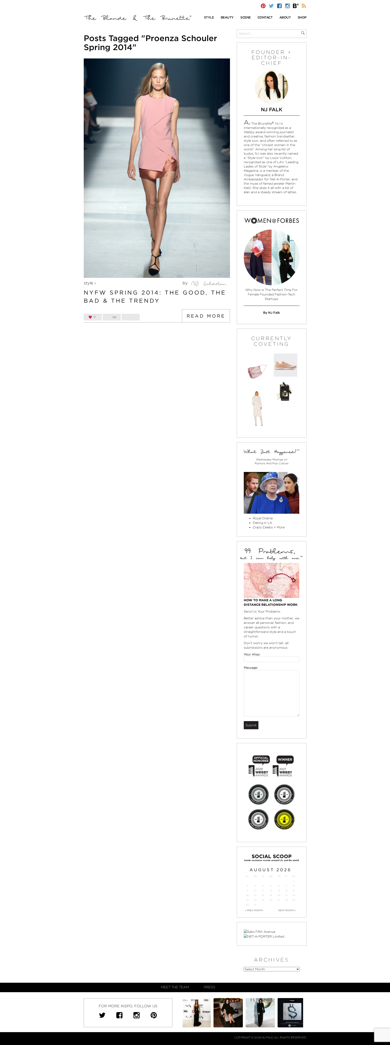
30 (247, 905)
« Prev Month (254, 910)
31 (255, 905)
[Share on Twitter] (131, 317)
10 (255, 890)
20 (278, 895)
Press (209, 987)
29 (293, 900)
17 (255, 895)
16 (247, 895)
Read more (206, 316)
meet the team (175, 987)
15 (293, 890)
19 (271, 895)
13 (279, 890)
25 (263, 900)
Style (88, 283)
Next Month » (287, 910)
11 (263, 890)
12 (271, 890)
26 (270, 900)
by (186, 283)
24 (255, 900)
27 (279, 900)
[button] (209, 18)
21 (286, 895)
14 (286, 890)
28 (286, 900)
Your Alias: (252, 654)
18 (263, 895)
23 (247, 900)
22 (293, 895)
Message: (251, 667)
